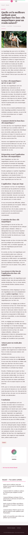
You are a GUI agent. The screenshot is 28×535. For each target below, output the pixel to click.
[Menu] (16, 1)
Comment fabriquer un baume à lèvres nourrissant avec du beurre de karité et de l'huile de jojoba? (13, 498)
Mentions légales (11, 527)
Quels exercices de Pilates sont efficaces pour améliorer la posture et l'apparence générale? (13, 505)
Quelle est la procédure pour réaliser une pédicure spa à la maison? (13, 516)
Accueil (3, 5)
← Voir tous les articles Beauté (9, 467)
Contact (19, 527)
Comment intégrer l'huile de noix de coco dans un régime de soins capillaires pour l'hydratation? (13, 511)
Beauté (7, 5)
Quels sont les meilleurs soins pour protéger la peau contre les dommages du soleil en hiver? (13, 486)
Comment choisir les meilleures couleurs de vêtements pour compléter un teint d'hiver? (13, 492)
